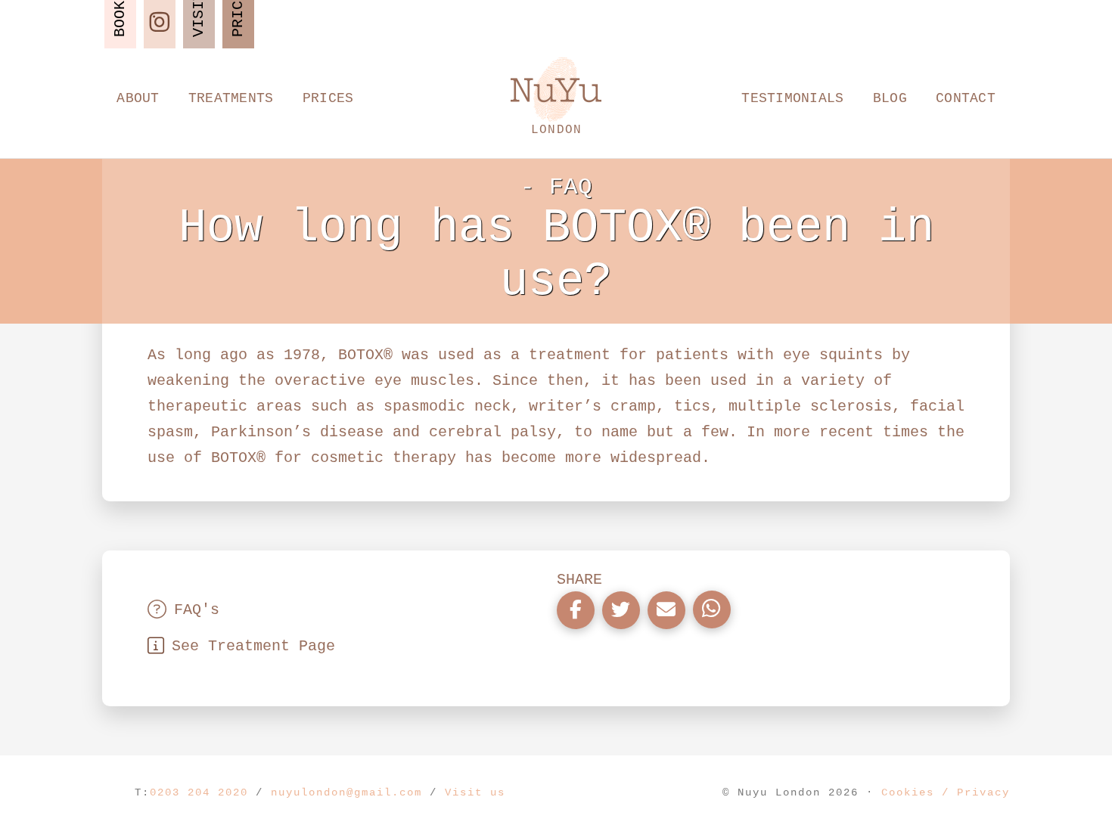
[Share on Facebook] (576, 610)
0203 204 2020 (199, 792)
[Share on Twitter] (621, 610)
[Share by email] (666, 610)
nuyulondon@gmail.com (346, 792)
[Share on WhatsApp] (712, 609)
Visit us (475, 792)
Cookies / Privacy (945, 792)
